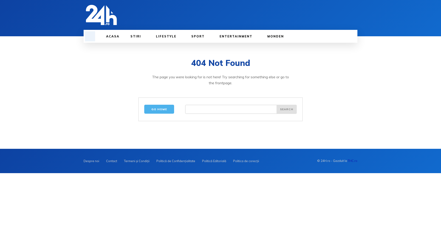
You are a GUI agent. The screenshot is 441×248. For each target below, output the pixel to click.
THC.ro (352, 161)
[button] (90, 36)
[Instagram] (354, 15)
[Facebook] (344, 15)
